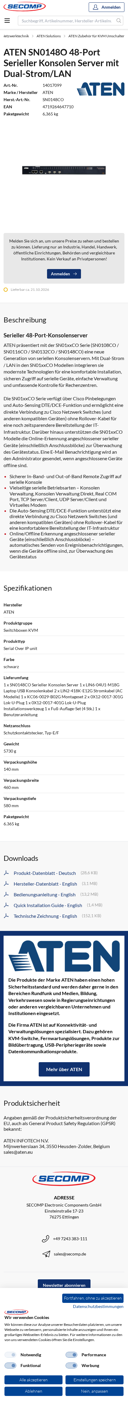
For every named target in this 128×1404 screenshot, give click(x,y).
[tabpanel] (64, 169)
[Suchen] (119, 20)
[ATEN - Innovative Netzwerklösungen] (64, 956)
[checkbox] (10, 1355)
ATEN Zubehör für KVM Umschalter (96, 36)
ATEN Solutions (49, 36)
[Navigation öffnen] (7, 20)
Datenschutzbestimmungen (98, 1306)
